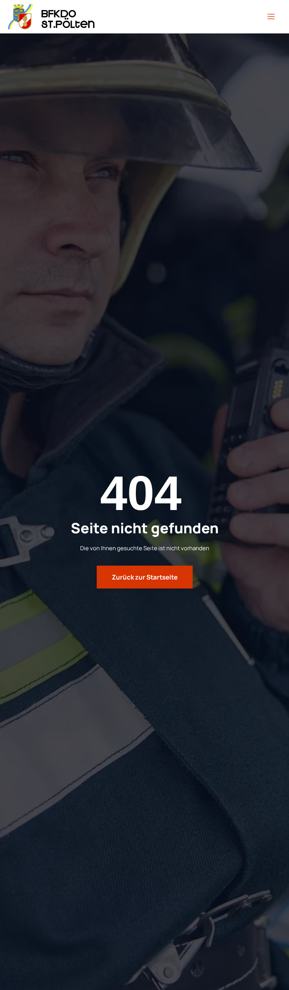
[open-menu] (271, 16)
